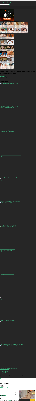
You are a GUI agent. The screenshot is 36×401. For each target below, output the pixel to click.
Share (5, 76)
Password (1, 386)
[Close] (0, 379)
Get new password (2, 395)
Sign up (9, 400)
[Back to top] (0, 378)
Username (1, 385)
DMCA (3, 373)
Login (1, 387)
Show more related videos (4, 369)
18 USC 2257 (4, 372)
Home (3, 6)
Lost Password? (5, 387)
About (2, 76)
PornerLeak (6, 2)
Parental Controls (5, 371)
